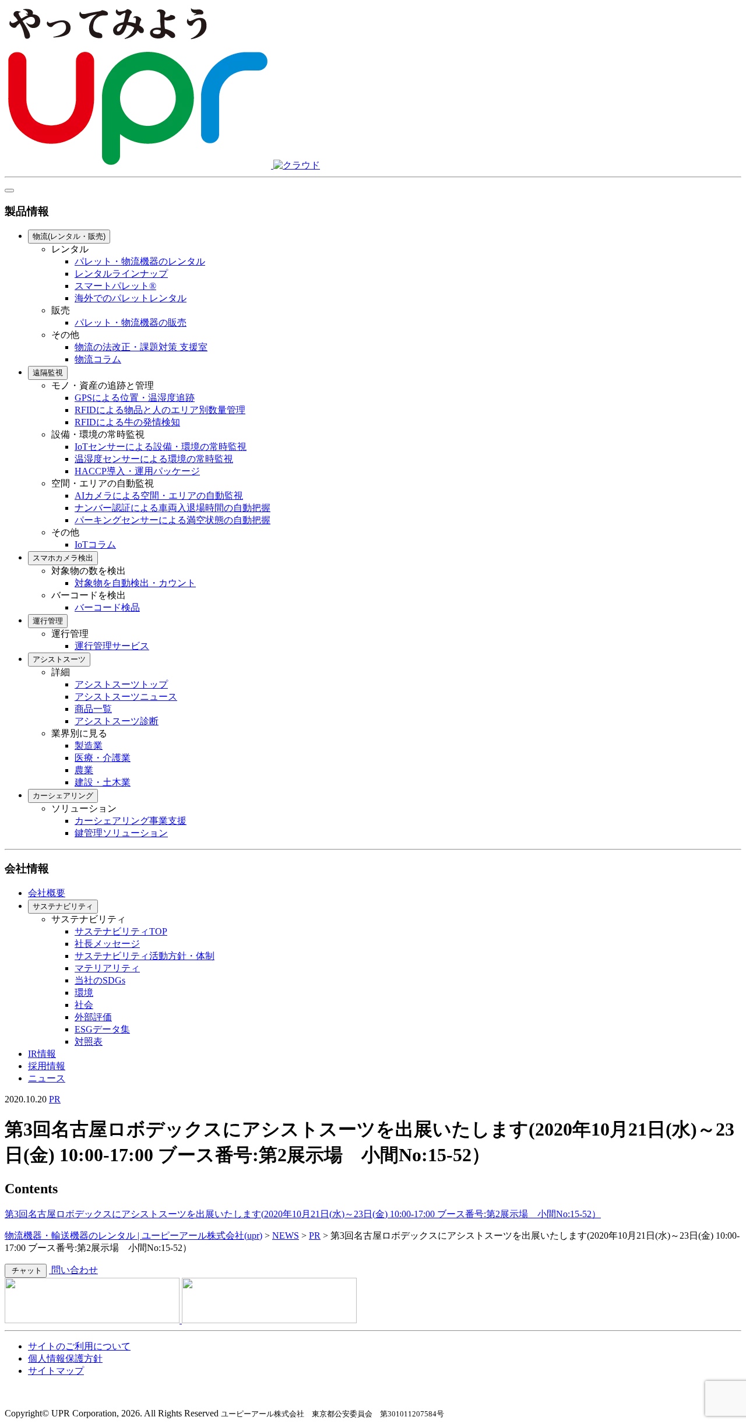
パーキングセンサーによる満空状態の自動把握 (172, 520)
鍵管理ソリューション (121, 833)
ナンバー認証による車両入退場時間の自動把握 (172, 508)
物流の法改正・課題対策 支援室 (141, 347)
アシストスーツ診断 (117, 721)
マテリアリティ (107, 968)
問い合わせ (73, 1270)
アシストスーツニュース (126, 697)
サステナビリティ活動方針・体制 (144, 956)
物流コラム (98, 359)
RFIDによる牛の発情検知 (127, 422)
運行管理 (48, 620)
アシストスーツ (59, 659)
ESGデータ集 (102, 1029)
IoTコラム (95, 544)
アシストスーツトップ (121, 684)
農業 (84, 770)
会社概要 (46, 893)
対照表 (89, 1041)
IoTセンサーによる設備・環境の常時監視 (161, 447)
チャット (25, 1270)
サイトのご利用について (79, 1346)
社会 (84, 1005)
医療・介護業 (103, 758)
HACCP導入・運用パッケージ (137, 471)
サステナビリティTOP (121, 931)
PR (55, 1099)
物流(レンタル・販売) (69, 236)
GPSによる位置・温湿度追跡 (135, 398)
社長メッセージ (107, 944)
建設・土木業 (103, 782)
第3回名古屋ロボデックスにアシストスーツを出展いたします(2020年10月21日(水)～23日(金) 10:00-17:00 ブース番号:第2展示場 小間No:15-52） (303, 1214)
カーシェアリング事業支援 (130, 821)
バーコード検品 (107, 607)
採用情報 (46, 1066)
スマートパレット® (115, 286)
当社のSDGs (100, 980)
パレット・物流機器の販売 (130, 322)
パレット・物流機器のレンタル (140, 261)
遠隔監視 (48, 372)
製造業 (89, 745)
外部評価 (93, 1017)
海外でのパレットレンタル (130, 298)
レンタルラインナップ (121, 274)
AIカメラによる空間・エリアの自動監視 (159, 495)
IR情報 (42, 1054)
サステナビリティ (63, 906)
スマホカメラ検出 (63, 558)
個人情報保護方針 (65, 1358)
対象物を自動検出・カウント (135, 583)
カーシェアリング (63, 795)
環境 (84, 992)
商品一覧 (93, 709)
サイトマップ (56, 1371)
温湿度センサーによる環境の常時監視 (154, 459)
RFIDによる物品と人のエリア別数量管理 (160, 410)
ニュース (46, 1078)
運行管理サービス (112, 646)
